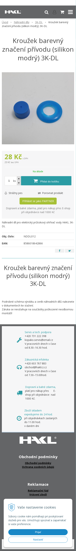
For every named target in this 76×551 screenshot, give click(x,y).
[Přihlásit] (54, 12)
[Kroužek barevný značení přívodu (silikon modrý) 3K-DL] (38, 108)
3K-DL (39, 22)
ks (14, 181)
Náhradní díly (21, 22)
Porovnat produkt (52, 193)
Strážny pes (15, 193)
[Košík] (62, 12)
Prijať (38, 532)
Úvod (5, 22)
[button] (46, 12)
